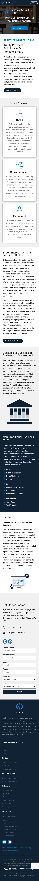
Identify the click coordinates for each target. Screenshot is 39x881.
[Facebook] (10, 641)
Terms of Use (23, 861)
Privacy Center (7, 848)
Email (5, 662)
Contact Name (8, 648)
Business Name (9, 655)
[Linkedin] (5, 641)
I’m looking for (8, 683)
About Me (6, 676)
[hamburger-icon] (26, 2)
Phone (5, 669)
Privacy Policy (16, 861)
